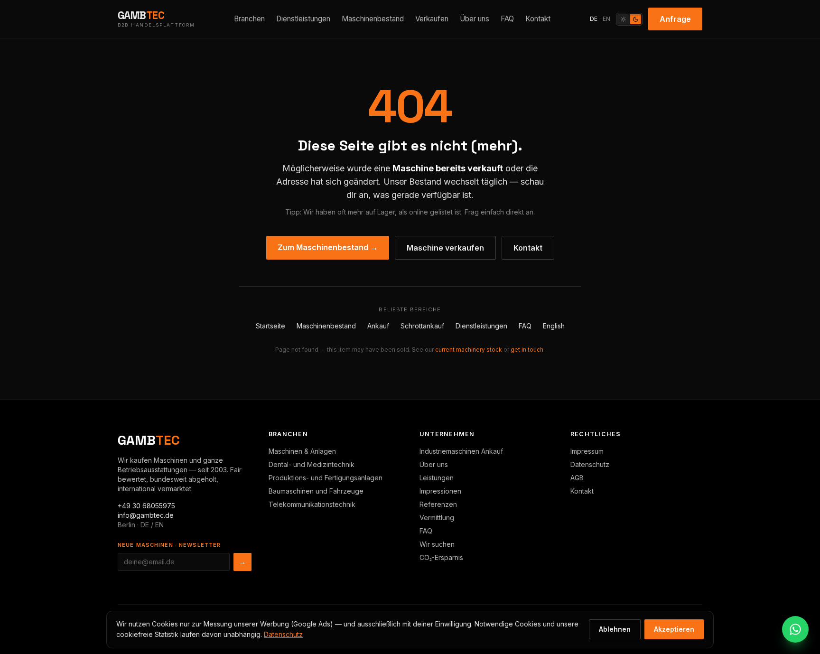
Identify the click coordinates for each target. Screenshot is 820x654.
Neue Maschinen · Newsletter (169, 545)
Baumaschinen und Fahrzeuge (316, 491)
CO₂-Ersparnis (441, 557)
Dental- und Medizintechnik (311, 464)
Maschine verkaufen (445, 247)
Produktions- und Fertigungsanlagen (325, 478)
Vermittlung (436, 518)
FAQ (507, 18)
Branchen (249, 18)
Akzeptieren (674, 629)
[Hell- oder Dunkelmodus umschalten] (629, 19)
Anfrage (675, 19)
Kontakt (537, 18)
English (554, 326)
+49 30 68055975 (146, 506)
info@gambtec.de (146, 515)
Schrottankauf (422, 326)
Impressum (587, 451)
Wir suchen (437, 544)
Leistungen (436, 478)
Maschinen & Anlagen (302, 451)
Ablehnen (615, 629)
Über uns (474, 18)
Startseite (270, 326)
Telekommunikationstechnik (312, 504)
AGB (577, 478)
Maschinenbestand (373, 18)
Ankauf (378, 326)
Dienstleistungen (303, 18)
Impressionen (440, 491)
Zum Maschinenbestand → (328, 247)
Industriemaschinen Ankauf (461, 451)
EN (606, 18)
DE (593, 18)
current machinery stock (468, 349)
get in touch (527, 349)
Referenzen (438, 504)
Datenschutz (589, 464)
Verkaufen (431, 18)
